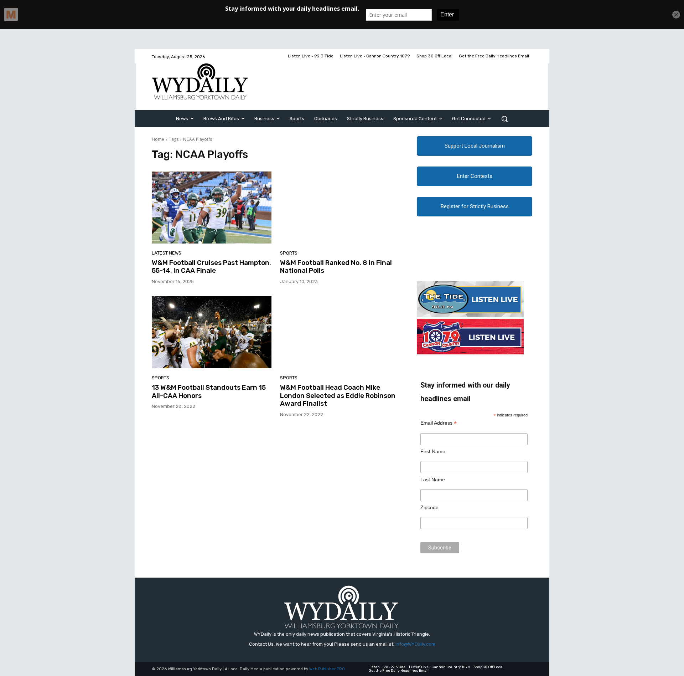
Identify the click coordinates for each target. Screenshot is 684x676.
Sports (288, 253)
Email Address (438, 423)
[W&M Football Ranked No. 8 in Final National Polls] (340, 207)
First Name (432, 451)
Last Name (432, 479)
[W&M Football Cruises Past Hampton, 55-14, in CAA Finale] (211, 207)
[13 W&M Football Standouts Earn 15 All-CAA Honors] (211, 332)
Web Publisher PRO (327, 669)
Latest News (166, 253)
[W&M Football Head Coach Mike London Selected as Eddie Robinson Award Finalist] (340, 332)
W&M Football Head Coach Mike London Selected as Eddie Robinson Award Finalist (337, 395)
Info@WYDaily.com (415, 644)
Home (158, 139)
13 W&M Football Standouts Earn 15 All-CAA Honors (209, 391)
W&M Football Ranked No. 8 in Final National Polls (336, 266)
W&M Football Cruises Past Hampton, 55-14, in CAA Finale (211, 266)
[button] (504, 118)
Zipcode (429, 507)
